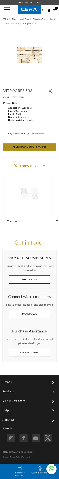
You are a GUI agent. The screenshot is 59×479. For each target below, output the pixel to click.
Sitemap (5, 457)
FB (24, 438)
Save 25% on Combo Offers (29, 2)
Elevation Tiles (40, 19)
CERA (5, 19)
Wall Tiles (24, 19)
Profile (49, 10)
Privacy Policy (15, 457)
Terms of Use (26, 457)
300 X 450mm (12, 23)
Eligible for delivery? (18, 133)
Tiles (14, 19)
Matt (52, 19)
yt (36, 438)
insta (11, 438)
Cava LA (12, 221)
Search (43, 10)
